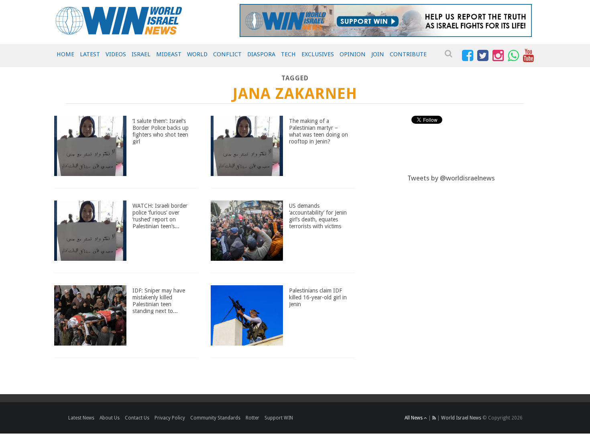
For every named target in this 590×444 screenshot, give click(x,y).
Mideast (168, 54)
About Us (110, 418)
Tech (288, 54)
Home (65, 54)
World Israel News (461, 418)
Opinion (353, 54)
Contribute (408, 54)
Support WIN (278, 418)
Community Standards (215, 418)
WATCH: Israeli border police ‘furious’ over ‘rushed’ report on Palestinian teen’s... (159, 216)
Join (377, 54)
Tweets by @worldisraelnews (451, 178)
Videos (116, 54)
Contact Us (137, 418)
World (197, 54)
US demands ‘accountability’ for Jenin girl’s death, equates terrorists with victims (318, 216)
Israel (141, 54)
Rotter (252, 418)
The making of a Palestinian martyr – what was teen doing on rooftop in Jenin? (318, 131)
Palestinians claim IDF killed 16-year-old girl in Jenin (318, 297)
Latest (90, 54)
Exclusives (317, 54)
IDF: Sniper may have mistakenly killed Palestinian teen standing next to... (158, 300)
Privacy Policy (170, 418)
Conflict (227, 54)
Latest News (81, 418)
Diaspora (261, 54)
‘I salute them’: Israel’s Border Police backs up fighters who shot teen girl (160, 131)
